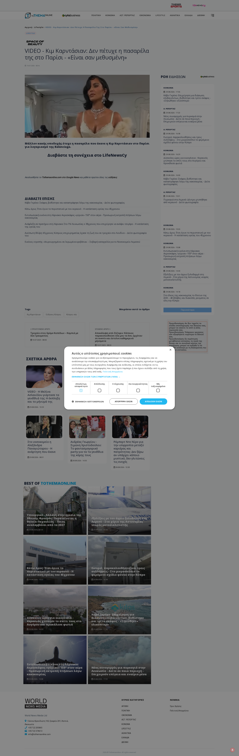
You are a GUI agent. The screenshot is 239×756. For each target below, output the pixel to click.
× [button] (170, 350)
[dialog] (119, 378)
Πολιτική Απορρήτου (113, 371)
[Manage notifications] (232, 750)
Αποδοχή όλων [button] (153, 401)
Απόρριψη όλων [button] (123, 401)
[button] (119, 376)
